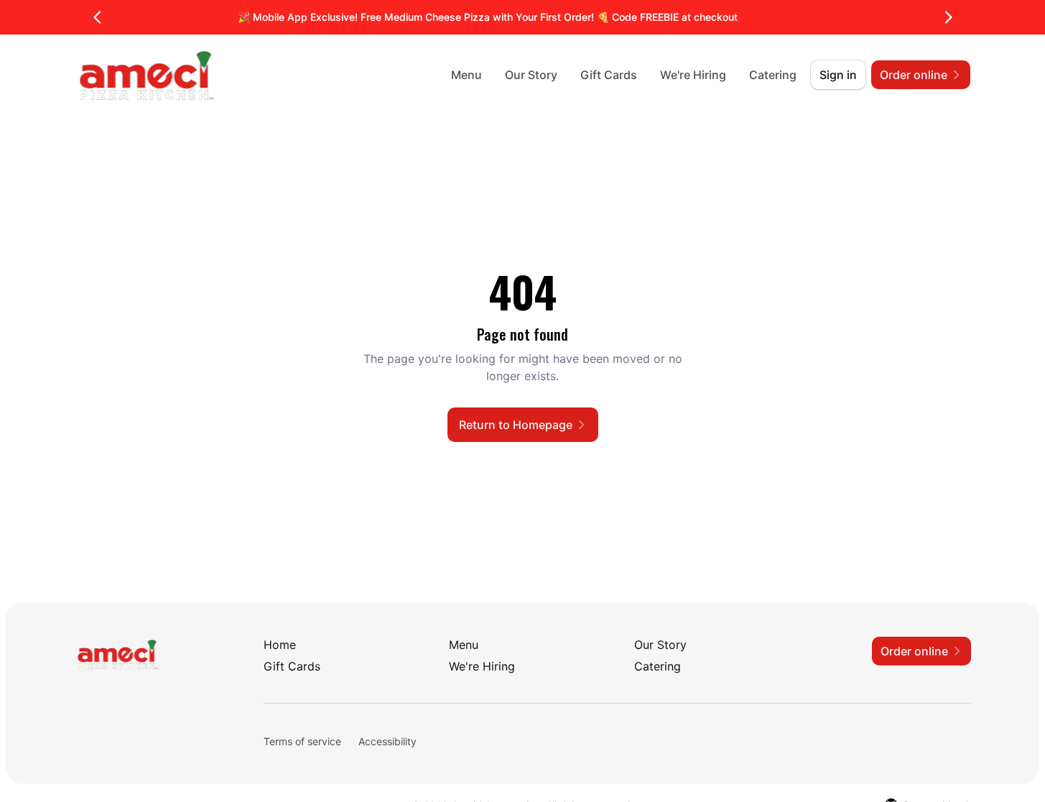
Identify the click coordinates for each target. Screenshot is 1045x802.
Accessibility (387, 741)
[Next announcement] (948, 17)
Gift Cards (608, 75)
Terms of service (302, 741)
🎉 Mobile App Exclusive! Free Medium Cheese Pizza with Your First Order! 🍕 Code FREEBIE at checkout (488, 17)
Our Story (531, 75)
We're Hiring (693, 75)
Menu (466, 75)
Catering (772, 75)
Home (280, 644)
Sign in (838, 75)
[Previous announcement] (97, 17)
